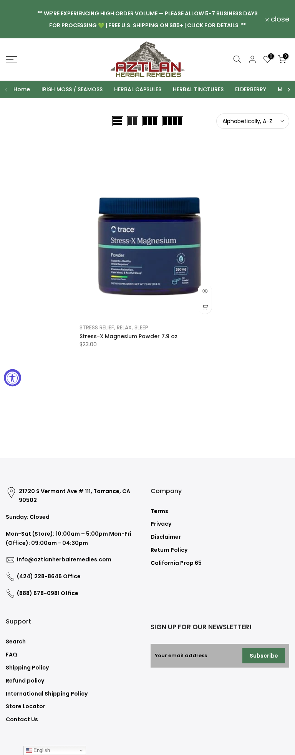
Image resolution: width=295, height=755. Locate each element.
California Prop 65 (176, 563)
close (19, 19)
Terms (159, 511)
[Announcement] (147, 19)
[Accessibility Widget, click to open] (12, 377)
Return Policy (169, 550)
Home (21, 89)
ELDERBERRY (250, 89)
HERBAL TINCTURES (198, 89)
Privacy (161, 524)
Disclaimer (166, 537)
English (41, 750)
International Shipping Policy (47, 693)
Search (16, 641)
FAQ (11, 654)
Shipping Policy (27, 667)
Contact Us (22, 719)
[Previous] (6, 89)
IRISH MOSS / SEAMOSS (72, 89)
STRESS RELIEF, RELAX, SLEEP (114, 327)
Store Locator (25, 706)
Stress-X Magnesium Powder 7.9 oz (128, 336)
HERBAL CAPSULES (137, 89)
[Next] (288, 89)
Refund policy (25, 680)
